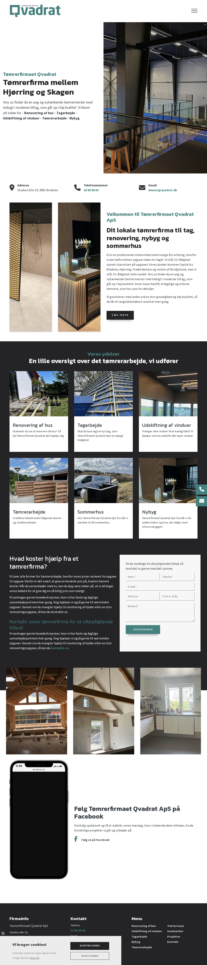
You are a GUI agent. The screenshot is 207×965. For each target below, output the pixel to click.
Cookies (3, 933)
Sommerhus (175, 931)
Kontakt (172, 942)
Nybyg (136, 942)
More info (34, 958)
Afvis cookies (89, 956)
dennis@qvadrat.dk (162, 190)
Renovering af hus (144, 926)
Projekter (173, 936)
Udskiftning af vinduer (147, 931)
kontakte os (60, 648)
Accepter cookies (90, 945)
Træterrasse (175, 926)
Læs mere (120, 315)
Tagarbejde (139, 936)
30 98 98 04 (91, 190)
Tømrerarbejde (142, 947)
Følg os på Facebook (95, 840)
